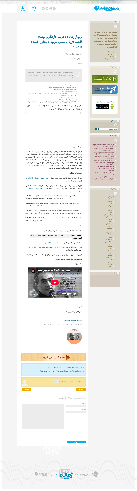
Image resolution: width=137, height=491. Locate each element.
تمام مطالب (68, 367)
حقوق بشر (109, 226)
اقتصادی (74, 367)
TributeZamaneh (107, 8)
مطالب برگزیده (57, 367)
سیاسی (63, 367)
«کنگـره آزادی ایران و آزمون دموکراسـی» (104, 148)
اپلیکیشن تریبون (109, 59)
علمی (110, 244)
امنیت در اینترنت (108, 208)
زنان (111, 231)
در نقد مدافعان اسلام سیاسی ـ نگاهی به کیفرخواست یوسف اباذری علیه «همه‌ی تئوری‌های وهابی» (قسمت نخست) (104, 152)
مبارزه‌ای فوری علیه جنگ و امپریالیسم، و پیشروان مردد (104, 157)
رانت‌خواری (54, 371)
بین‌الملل (110, 219)
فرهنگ (110, 246)
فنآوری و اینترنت (108, 249)
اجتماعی (110, 199)
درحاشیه (67, 371)
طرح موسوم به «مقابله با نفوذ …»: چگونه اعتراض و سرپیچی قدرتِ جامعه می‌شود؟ (103, 145)
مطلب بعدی (26, 389)
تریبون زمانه (55, 381)
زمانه (70, 59)
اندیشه (110, 210)
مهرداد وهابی (47, 371)
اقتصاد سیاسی (74, 371)
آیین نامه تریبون (109, 57)
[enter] (34, 8)
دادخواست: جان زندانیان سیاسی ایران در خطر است (103, 169)
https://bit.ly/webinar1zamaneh (53, 243)
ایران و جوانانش (108, 215)
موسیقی (110, 255)
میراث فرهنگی (108, 258)
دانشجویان (109, 228)
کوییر (110, 267)
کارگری (110, 264)
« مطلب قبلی (81, 389)
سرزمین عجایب (108, 233)
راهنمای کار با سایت (109, 52)
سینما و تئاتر (109, 240)
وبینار (41, 371)
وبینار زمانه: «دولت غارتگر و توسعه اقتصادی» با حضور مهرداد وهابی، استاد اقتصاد (56, 42)
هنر (111, 260)
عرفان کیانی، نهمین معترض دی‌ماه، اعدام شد (103, 173)
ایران (110, 213)
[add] (22, 8)
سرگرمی (110, 235)
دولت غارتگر (61, 371)
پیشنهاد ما (50, 367)
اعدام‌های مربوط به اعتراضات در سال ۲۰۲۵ (103, 179)
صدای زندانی (108, 242)
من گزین (110, 253)
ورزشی (110, 262)
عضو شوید (42, 75)
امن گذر (110, 206)
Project (76, 474)
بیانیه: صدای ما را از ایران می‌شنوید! (105, 176)
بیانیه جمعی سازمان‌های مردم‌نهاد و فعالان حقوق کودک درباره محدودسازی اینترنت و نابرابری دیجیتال (103, 162)
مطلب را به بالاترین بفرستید (73, 320)
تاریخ (110, 222)
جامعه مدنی (109, 224)
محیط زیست (108, 251)
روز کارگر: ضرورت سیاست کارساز (106, 166)
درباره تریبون (110, 54)
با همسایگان (109, 217)
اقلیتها (110, 204)
